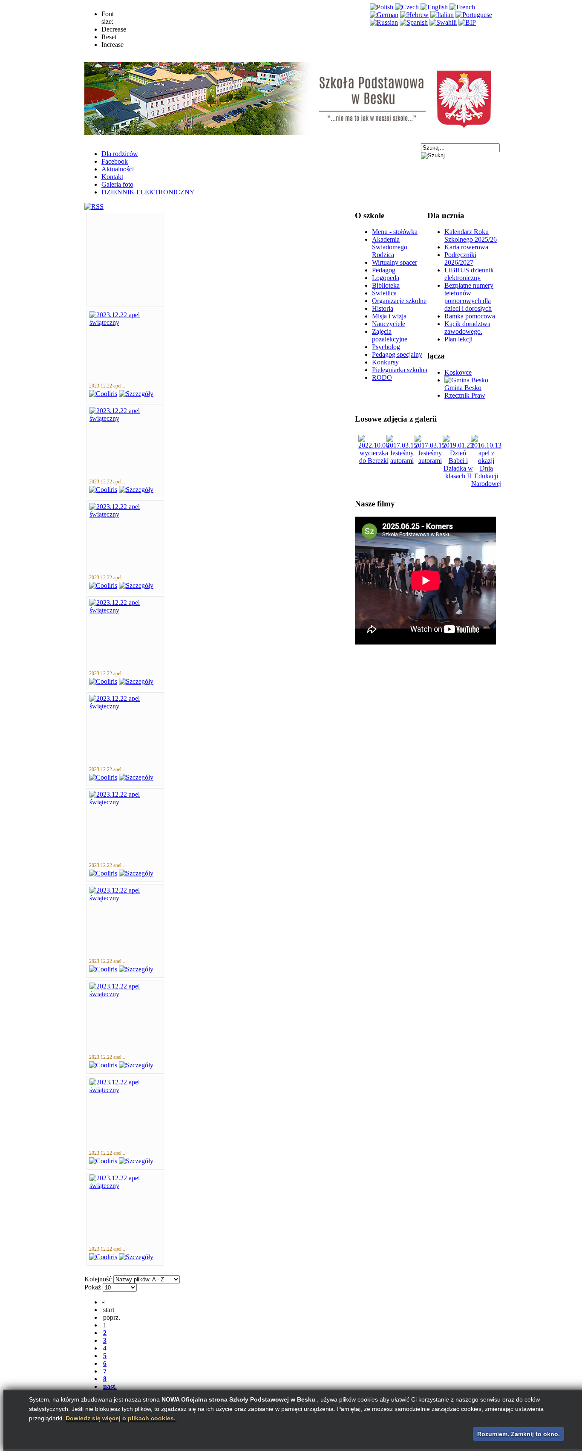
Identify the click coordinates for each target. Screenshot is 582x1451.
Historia (382, 308)
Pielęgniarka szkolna (399, 369)
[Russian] (384, 22)
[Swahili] (443, 22)
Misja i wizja (389, 316)
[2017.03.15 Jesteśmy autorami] (401, 460)
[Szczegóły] (136, 393)
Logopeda (385, 277)
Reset (108, 36)
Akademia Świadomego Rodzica (389, 247)
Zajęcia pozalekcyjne (389, 335)
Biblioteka (386, 285)
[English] (434, 7)
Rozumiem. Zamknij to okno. (518, 1434)
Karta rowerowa (466, 247)
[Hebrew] (414, 15)
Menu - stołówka (395, 231)
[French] (462, 7)
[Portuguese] (473, 15)
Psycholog (386, 346)
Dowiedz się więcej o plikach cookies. (121, 1418)
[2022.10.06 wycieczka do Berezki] (373, 460)
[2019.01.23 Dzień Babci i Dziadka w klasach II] (458, 476)
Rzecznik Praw (464, 395)
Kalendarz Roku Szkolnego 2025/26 (470, 235)
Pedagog (383, 270)
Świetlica (384, 293)
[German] (384, 15)
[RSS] (94, 206)
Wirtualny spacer (394, 262)
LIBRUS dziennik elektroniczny (469, 273)
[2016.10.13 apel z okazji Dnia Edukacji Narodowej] (486, 483)
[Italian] (442, 15)
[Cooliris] (103, 393)
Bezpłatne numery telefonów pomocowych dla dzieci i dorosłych (468, 297)
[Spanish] (414, 22)
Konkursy (385, 362)
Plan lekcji (458, 339)
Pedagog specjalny (397, 354)
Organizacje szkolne (399, 300)
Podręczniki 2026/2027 (460, 258)
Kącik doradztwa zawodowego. (467, 327)
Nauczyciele (388, 323)
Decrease (113, 29)
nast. (110, 1386)
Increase (112, 44)
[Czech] (407, 7)
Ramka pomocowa (469, 316)
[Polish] (381, 7)
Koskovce (458, 372)
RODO (382, 377)
